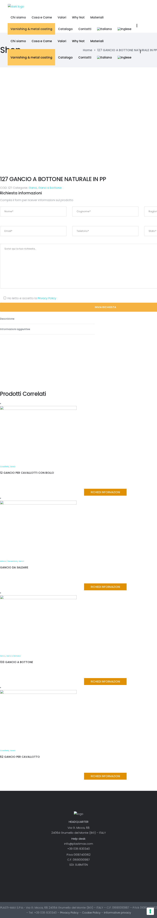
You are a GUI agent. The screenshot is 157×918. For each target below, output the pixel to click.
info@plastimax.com (78, 844)
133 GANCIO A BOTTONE (16, 662)
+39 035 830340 (78, 849)
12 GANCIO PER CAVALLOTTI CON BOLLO (27, 473)
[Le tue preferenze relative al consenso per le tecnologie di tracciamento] (150, 911)
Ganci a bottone (50, 188)
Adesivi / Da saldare (8, 561)
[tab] (47, 319)
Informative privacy (117, 912)
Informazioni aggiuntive (15, 329)
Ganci (33, 188)
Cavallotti (4, 466)
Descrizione (7, 319)
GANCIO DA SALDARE (14, 567)
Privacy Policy (47, 298)
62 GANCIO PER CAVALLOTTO (20, 757)
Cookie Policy (91, 912)
